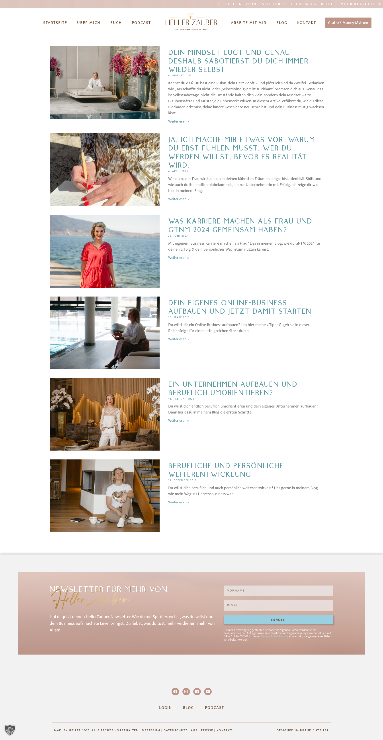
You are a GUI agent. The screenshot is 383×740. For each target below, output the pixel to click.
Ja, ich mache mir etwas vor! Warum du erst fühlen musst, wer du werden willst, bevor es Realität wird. (241, 152)
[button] (10, 730)
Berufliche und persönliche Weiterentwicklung (226, 470)
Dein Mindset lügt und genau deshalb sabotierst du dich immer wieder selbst (238, 61)
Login (165, 707)
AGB (194, 730)
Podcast (141, 23)
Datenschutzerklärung (274, 636)
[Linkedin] (197, 691)
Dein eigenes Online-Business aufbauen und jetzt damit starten (239, 307)
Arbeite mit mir (248, 23)
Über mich (88, 23)
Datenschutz (176, 730)
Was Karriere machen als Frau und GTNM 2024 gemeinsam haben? (240, 225)
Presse (207, 730)
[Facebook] (175, 691)
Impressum (150, 730)
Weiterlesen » (178, 122)
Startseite (55, 23)
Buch (116, 23)
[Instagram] (186, 691)
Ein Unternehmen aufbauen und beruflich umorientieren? (232, 388)
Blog (281, 23)
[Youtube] (208, 691)
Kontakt (306, 23)
